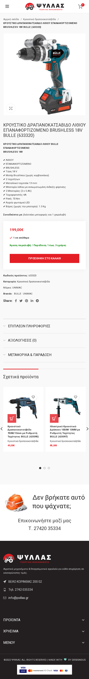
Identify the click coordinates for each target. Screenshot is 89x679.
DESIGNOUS (79, 659)
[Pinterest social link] (26, 301)
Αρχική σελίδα (11, 19)
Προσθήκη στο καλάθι (44, 258)
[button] (12, 418)
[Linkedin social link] (32, 301)
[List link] (44, 589)
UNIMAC (17, 287)
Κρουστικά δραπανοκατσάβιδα (40, 19)
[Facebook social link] (16, 301)
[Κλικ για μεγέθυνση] (10, 108)
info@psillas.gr (18, 598)
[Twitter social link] (21, 301)
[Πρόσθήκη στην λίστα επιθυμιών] (33, 397)
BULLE (17, 293)
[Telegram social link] (37, 301)
